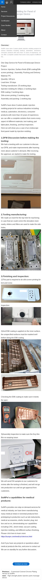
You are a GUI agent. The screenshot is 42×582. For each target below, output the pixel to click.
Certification (5, 21)
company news (36, 2)
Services (4, 11)
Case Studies (6, 25)
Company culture (25, 2)
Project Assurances (8, 16)
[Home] (6, 2)
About (3, 30)
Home (3, 7)
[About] (11, 2)
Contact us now (21, 564)
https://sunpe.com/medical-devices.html (16, 537)
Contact (4, 35)
